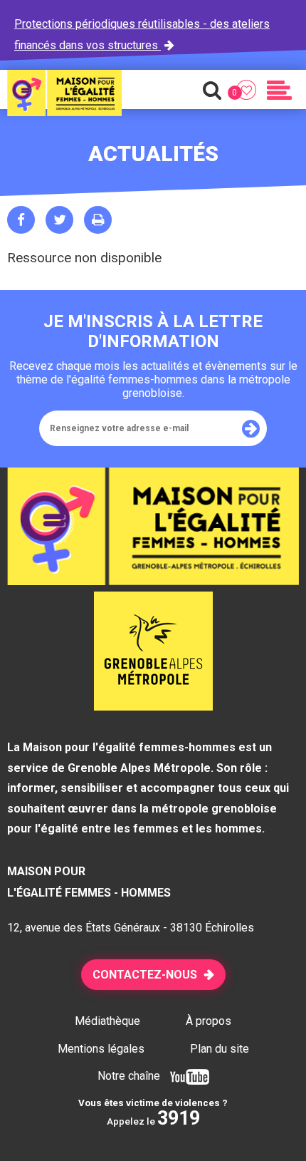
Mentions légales (101, 1049)
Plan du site (219, 1049)
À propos (208, 1021)
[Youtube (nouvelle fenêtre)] (186, 1076)
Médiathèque (107, 1021)
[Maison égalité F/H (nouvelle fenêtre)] (153, 706)
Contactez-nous (145, 974)
